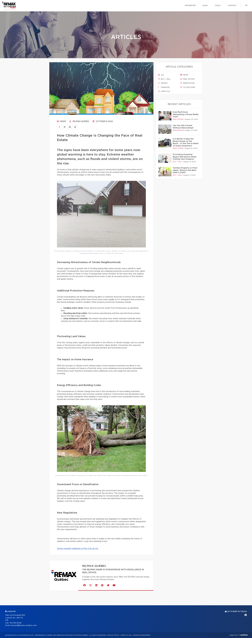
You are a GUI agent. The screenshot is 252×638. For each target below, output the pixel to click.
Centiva (243, 635)
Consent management (142, 635)
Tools (218, 5)
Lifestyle (165, 91)
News (63, 121)
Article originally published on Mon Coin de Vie (77, 548)
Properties (190, 5)
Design (163, 83)
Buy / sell (165, 79)
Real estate (189, 79)
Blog (205, 5)
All (162, 75)
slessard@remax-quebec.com (24, 625)
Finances (165, 87)
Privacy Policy (113, 635)
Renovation (189, 83)
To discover (189, 87)
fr (246, 5)
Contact (232, 5)
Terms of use (125, 635)
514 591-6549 (16, 623)
